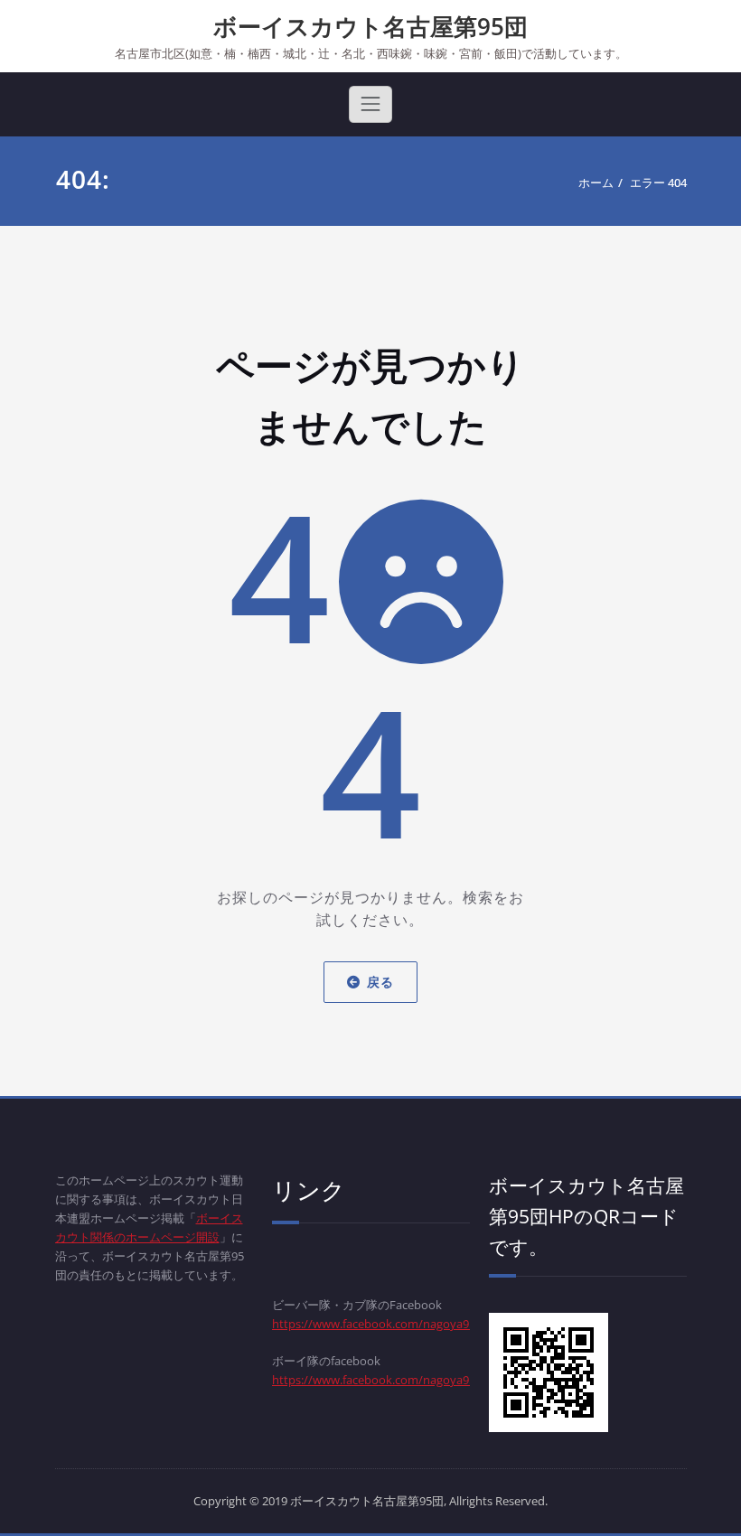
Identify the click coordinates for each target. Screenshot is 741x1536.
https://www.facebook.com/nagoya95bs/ (382, 1380)
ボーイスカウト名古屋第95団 (370, 26)
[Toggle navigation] (370, 104)
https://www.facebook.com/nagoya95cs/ (381, 1324)
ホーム (596, 182)
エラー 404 (658, 182)
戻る (380, 981)
